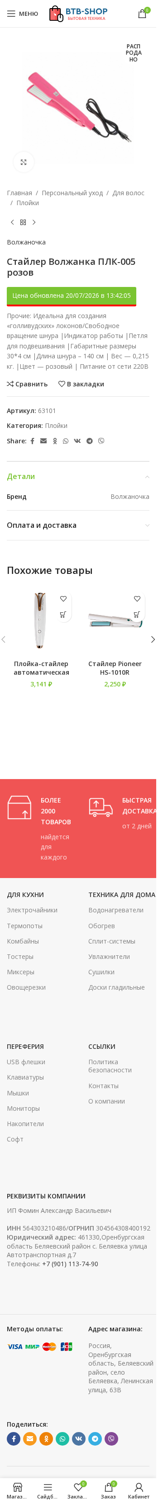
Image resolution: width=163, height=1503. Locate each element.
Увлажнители (109, 956)
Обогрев (101, 925)
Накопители (25, 1123)
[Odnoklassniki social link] (54, 441)
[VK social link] (77, 441)
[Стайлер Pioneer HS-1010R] (115, 620)
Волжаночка (26, 242)
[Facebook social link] (32, 441)
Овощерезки (26, 987)
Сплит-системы (111, 941)
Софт (15, 1139)
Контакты (103, 1085)
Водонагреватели (116, 910)
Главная (19, 192)
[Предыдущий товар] (12, 222)
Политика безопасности (110, 1065)
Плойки (27, 202)
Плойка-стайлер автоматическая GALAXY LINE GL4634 (41, 677)
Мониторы (23, 1108)
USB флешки (26, 1061)
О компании (106, 1101)
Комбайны (23, 941)
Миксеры (20, 972)
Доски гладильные (116, 987)
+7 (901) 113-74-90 (70, 1263)
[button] (64, 614)
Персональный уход (72, 192)
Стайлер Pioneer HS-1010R (115, 668)
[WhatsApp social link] (65, 441)
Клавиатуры (25, 1077)
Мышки (18, 1093)
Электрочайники (32, 910)
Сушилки (101, 972)
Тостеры (20, 956)
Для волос (128, 192)
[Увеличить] (24, 162)
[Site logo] (78, 13)
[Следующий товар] (34, 222)
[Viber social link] (101, 441)
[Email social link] (43, 441)
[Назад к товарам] (23, 222)
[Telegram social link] (90, 441)
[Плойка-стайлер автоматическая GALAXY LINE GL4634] (41, 620)
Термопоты (25, 925)
